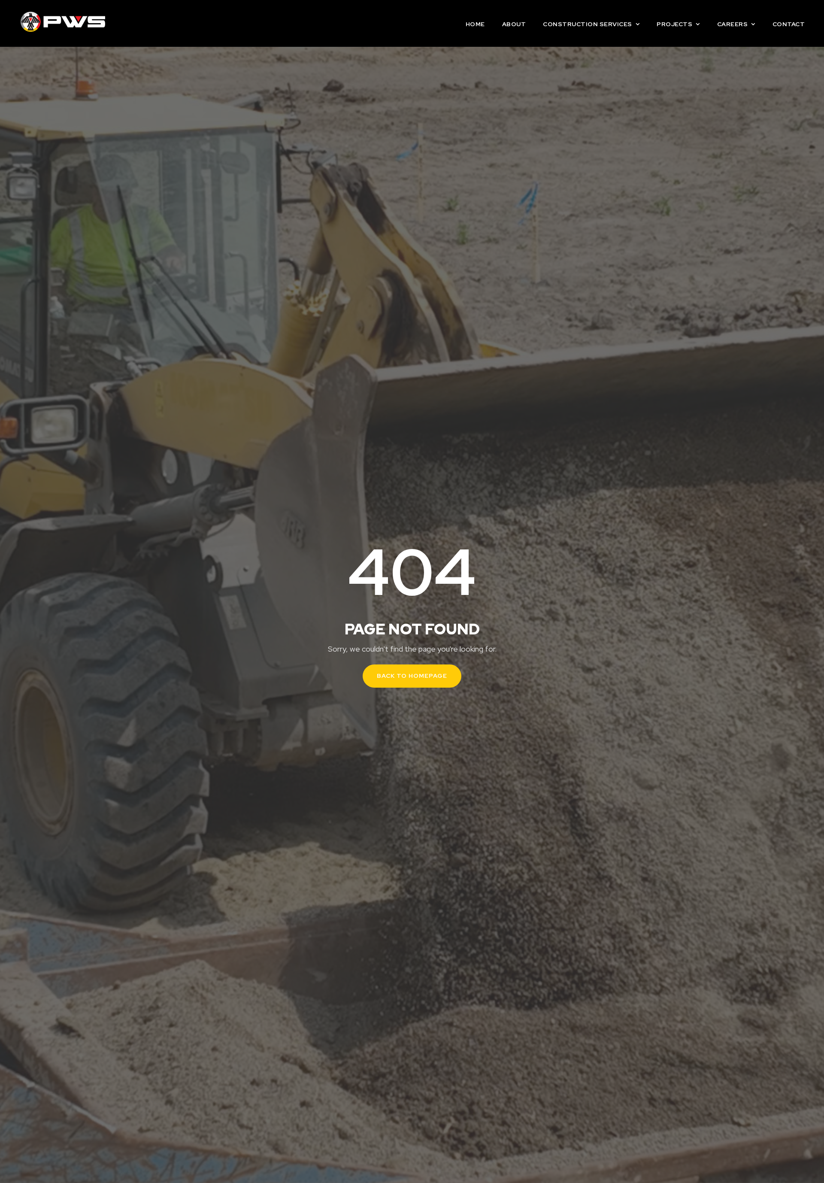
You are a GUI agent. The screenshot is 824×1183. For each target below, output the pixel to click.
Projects (674, 24)
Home (475, 24)
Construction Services (587, 24)
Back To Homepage (412, 675)
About (514, 24)
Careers (732, 24)
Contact (788, 24)
